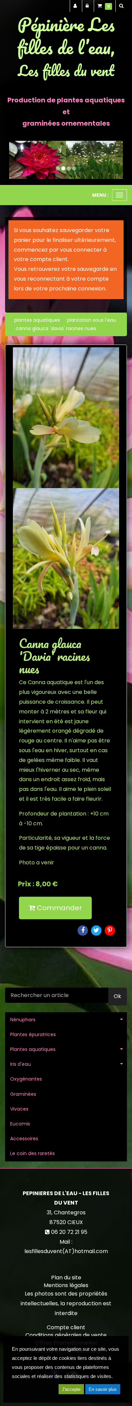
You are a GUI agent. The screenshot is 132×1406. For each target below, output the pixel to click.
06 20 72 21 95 (69, 1232)
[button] (15, 160)
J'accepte (71, 1389)
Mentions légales (66, 1285)
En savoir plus (103, 1389)
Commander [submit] (58, 908)
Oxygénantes (26, 1079)
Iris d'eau (20, 1064)
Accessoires (24, 1138)
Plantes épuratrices (33, 1034)
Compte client (66, 1327)
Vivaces (19, 1109)
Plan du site (66, 1277)
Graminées (23, 1094)
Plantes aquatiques (33, 1049)
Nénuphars (23, 1019)
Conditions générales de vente (66, 1335)
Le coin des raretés (32, 1153)
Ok (117, 996)
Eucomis (20, 1123)
